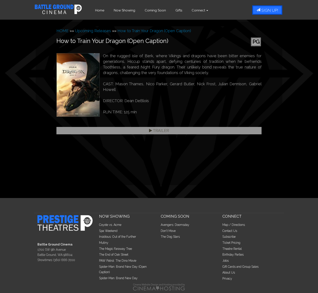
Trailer (160, 130)
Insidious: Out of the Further (117, 236)
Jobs (225, 260)
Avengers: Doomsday (175, 224)
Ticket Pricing (231, 242)
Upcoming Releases (93, 31)
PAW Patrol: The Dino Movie (117, 260)
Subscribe (229, 236)
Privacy (227, 278)
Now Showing (124, 10)
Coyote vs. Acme (110, 224)
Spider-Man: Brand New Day (118, 278)
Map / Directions (233, 224)
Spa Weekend (108, 231)
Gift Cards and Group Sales (240, 266)
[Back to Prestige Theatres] (66, 222)
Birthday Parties (233, 254)
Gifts (178, 10)
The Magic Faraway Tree (115, 248)
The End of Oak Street (113, 254)
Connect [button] (199, 10)
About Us (228, 272)
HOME (62, 31)
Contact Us (229, 231)
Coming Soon (155, 10)
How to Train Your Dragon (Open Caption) (154, 31)
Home (99, 10)
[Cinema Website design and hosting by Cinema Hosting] (159, 286)
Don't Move (168, 231)
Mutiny (103, 242)
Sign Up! (269, 10)
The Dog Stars (170, 236)
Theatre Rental (232, 248)
